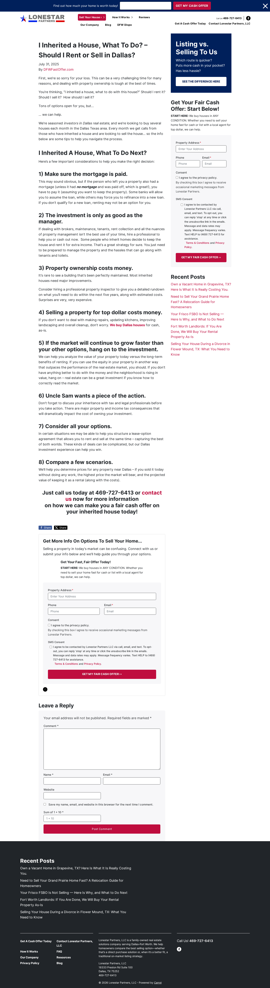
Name (48, 774)
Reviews (144, 17)
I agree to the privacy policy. (70, 625)
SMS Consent (56, 642)
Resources (64, 957)
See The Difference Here (201, 81)
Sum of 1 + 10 (54, 812)
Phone (52, 605)
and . (104, 655)
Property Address (60, 590)
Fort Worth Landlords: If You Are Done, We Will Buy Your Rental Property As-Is (196, 331)
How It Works (121, 17)
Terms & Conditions (66, 663)
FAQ (59, 951)
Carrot (158, 982)
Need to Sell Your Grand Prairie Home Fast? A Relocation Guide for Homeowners (200, 302)
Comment (51, 726)
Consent (53, 620)
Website (49, 789)
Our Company (89, 24)
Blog (108, 24)
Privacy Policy (92, 663)
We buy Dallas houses (127, 325)
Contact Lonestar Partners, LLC (230, 23)
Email (108, 605)
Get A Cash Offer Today (190, 23)
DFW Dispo (124, 24)
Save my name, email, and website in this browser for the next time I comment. (100, 804)
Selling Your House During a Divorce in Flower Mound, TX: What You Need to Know (200, 349)
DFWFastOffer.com (59, 69)
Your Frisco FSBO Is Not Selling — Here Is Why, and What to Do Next (73, 893)
